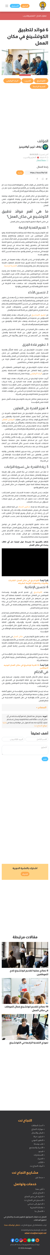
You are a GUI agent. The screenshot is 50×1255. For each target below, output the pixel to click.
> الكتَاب (41, 1162)
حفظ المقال (41, 160)
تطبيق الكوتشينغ (39, 315)
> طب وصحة (39, 1144)
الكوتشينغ (38, 592)
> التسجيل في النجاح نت (34, 1200)
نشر (45, 759)
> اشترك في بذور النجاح (35, 1196)
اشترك (25, 874)
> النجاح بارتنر (39, 1193)
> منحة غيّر (40, 1177)
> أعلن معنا (40, 1189)
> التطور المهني (38, 1140)
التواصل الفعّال (8, 419)
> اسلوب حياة (39, 1136)
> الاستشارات (39, 1155)
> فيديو (42, 1151)
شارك (20, 172)
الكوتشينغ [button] (41, 81)
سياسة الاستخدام (16, 1244)
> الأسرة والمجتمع (37, 1147)
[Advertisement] (25, 114)
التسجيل (15, 6)
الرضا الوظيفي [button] (12, 81)
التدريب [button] (27, 81)
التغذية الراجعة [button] (39, 86)
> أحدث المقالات (38, 1125)
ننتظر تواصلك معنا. (12, 1225)
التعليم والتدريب (29, 157)
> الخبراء (41, 1158)
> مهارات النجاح (38, 1129)
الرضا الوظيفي (36, 373)
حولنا (38, 1244)
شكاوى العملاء (24, 507)
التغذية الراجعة (10, 266)
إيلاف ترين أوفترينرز (30, 146)
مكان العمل (18, 636)
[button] (25, 707)
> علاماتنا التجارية (37, 1207)
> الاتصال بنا (40, 1211)
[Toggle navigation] (7, 6)
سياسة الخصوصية (28, 1244)
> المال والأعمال (38, 1133)
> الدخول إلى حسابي (36, 1204)
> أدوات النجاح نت (37, 1166)
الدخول (25, 6)
